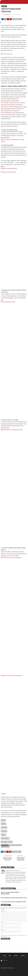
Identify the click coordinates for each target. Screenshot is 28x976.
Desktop (16, 955)
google (19, 845)
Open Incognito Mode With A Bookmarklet (20, 859)
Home (4, 955)
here (21, 882)
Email (2, 925)
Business (23, 955)
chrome (11, 845)
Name (2, 922)
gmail (15, 845)
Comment (3, 911)
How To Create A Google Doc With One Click (7, 859)
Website (2, 929)
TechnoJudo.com (10, 872)
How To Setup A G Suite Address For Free (14, 897)
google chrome (5, 846)
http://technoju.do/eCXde (14, 37)
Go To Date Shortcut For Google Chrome (13, 901)
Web (10, 955)
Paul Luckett (6, 14)
